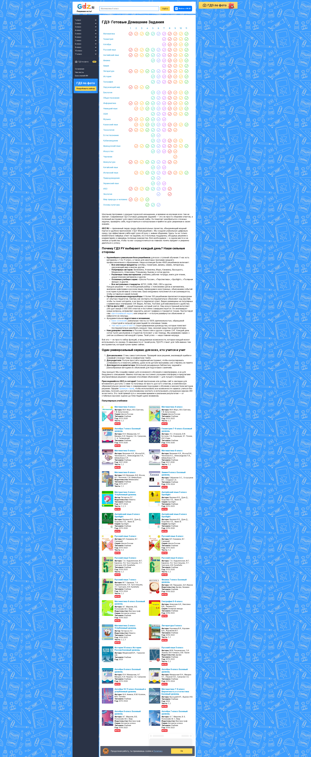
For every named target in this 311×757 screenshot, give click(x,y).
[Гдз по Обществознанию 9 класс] (175, 98)
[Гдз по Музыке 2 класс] (136, 119)
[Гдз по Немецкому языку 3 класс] (141, 108)
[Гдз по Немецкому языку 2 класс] (136, 108)
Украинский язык (111, 183)
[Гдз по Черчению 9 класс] (175, 157)
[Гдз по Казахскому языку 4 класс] (147, 124)
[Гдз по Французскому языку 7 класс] (164, 146)
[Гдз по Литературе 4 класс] (147, 71)
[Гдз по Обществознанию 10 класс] (180, 98)
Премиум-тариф (126, 396)
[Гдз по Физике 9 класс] (175, 60)
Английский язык (111, 55)
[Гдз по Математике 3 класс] (141, 34)
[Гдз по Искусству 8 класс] (169, 151)
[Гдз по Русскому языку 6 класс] (158, 50)
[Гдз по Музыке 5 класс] (153, 119)
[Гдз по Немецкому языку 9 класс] (175, 108)
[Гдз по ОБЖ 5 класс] (153, 114)
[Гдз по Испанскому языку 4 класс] (147, 173)
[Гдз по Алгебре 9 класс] (175, 44)
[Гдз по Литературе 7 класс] (164, 71)
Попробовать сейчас (85, 88)
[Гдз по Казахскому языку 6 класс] (158, 124)
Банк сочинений (119, 328)
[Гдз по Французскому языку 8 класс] (169, 146)
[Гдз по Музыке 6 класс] (158, 119)
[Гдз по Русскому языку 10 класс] (180, 50)
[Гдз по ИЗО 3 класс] (141, 189)
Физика (106, 60)
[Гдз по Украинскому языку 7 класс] (164, 183)
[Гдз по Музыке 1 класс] (130, 119)
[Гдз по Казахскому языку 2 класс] (136, 124)
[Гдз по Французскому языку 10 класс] (180, 146)
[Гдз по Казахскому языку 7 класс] (164, 124)
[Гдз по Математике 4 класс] (147, 34)
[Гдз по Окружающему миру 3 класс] (141, 87)
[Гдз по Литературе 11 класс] (186, 71)
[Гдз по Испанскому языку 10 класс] (180, 173)
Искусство (108, 151)
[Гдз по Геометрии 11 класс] (186, 39)
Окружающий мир (111, 87)
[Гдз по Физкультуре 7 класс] (164, 162)
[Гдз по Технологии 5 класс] (153, 130)
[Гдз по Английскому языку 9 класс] (175, 55)
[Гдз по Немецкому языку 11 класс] (186, 108)
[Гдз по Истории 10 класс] (180, 76)
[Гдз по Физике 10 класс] (180, 60)
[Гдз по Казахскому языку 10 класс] (180, 124)
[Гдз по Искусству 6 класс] (158, 151)
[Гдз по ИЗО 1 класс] (130, 189)
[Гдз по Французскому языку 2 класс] (136, 146)
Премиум (78, 750)
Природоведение (111, 178)
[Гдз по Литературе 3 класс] (141, 71)
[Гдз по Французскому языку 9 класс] (175, 146)
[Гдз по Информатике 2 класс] (136, 103)
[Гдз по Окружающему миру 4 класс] (147, 87)
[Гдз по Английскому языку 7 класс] (164, 55)
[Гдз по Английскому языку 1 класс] (130, 55)
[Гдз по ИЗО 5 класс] (153, 189)
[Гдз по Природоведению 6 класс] (158, 178)
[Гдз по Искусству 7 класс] (164, 151)
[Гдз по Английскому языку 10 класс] (180, 55)
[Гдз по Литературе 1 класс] (130, 71)
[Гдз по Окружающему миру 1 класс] (130, 87)
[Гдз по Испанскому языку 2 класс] (136, 173)
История (107, 76)
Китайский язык (110, 167)
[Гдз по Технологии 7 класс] (164, 130)
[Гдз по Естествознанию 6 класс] (158, 135)
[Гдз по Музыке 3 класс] (141, 119)
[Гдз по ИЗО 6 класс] (158, 189)
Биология (107, 92)
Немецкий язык (110, 108)
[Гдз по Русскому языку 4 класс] (147, 50)
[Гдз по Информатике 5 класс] (153, 103)
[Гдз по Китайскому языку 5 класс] (153, 167)
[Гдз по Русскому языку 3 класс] (141, 50)
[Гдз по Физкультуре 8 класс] (169, 162)
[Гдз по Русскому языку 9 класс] (175, 50)
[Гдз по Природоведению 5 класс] (153, 178)
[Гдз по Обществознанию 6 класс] (158, 98)
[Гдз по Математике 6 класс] (158, 34)
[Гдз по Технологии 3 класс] (141, 130)
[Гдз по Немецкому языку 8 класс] (169, 108)
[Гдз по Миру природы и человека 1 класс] (130, 199)
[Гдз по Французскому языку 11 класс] (186, 146)
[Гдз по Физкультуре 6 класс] (158, 162)
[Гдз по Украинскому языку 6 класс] (158, 183)
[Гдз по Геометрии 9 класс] (175, 39)
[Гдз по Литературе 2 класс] (136, 71)
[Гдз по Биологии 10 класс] (180, 92)
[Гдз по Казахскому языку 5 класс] (153, 124)
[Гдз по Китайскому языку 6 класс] (158, 167)
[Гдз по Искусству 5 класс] (153, 151)
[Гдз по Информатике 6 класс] (158, 103)
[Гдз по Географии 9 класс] (175, 82)
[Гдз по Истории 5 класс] (153, 76)
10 (181, 28)
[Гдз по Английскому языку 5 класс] (153, 55)
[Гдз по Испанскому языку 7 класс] (164, 173)
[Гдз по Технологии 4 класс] (147, 130)
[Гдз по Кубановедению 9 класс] (175, 141)
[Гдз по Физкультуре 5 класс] (153, 162)
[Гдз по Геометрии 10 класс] (180, 39)
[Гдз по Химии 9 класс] (175, 66)
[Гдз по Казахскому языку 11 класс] (186, 124)
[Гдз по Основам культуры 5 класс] (153, 205)
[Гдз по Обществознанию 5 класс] (153, 98)
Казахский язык (110, 124)
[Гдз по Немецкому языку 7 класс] (164, 108)
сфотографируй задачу (122, 320)
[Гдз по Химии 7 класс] (164, 66)
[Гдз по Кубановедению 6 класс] (158, 141)
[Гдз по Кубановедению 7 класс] (164, 141)
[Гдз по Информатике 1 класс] (130, 103)
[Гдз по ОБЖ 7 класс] (164, 114)
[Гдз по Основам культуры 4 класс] (147, 205)
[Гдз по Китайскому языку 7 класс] (164, 167)
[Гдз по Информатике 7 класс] (164, 103)
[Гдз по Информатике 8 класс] (169, 103)
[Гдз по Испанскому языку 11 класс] (186, 173)
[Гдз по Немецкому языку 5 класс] (153, 108)
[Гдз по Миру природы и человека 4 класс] (147, 199)
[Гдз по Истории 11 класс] (186, 76)
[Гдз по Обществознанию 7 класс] (164, 98)
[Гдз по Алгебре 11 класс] (186, 44)
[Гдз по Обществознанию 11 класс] (186, 98)
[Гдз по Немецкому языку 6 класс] (158, 108)
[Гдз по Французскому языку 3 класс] (141, 146)
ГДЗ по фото (83, 62)
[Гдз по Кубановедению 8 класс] (169, 141)
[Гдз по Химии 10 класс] (180, 66)
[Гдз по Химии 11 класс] (186, 66)
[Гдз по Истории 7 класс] (164, 76)
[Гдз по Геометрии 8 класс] (169, 39)
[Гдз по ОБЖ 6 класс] (158, 114)
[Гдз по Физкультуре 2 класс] (136, 162)
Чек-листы (79, 72)
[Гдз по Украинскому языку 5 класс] (153, 183)
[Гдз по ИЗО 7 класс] (164, 189)
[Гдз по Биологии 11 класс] (186, 92)
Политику (158, 751)
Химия (106, 66)
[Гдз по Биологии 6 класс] (158, 92)
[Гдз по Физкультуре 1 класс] (130, 162)
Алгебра (107, 44)
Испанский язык (110, 172)
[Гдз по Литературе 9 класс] (175, 71)
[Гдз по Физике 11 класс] (186, 60)
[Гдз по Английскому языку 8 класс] (169, 55)
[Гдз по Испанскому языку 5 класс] (153, 173)
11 (186, 28)
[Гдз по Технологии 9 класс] (175, 130)
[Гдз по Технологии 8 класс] (169, 130)
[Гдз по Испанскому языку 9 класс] (175, 173)
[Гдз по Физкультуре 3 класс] (141, 162)
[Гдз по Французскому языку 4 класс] (147, 146)
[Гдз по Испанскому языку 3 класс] (141, 173)
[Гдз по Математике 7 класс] (164, 34)
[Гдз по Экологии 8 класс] (169, 194)
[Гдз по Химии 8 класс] (169, 66)
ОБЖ (105, 114)
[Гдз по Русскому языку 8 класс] (169, 50)
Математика (109, 33)
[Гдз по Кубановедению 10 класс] (180, 141)
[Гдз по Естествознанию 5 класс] (153, 135)
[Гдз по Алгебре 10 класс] (180, 44)
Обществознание (111, 98)
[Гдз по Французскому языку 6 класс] (158, 146)
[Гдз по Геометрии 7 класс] (164, 39)
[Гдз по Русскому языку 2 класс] (136, 50)
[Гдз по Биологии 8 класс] (169, 92)
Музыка (107, 119)
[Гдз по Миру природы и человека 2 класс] (136, 199)
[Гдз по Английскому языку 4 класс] (147, 55)
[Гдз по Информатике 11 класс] (186, 103)
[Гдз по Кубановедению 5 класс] (153, 141)
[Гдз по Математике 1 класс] (130, 34)
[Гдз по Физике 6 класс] (158, 60)
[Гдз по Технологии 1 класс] (130, 130)
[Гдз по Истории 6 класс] (158, 76)
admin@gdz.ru (92, 750)
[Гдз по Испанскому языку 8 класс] (169, 173)
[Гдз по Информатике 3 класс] (141, 103)
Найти (165, 8)
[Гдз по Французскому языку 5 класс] (153, 146)
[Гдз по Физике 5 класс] (153, 60)
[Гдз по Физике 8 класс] (169, 60)
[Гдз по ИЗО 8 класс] (169, 189)
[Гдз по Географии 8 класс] (169, 82)
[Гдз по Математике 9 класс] (175, 34)
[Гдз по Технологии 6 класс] (158, 130)
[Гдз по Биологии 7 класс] (164, 92)
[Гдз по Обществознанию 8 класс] (169, 98)
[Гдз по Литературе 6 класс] (158, 71)
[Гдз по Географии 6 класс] (158, 82)
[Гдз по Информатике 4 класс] (147, 103)
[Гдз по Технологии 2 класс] (136, 130)
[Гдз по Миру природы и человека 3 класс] (141, 199)
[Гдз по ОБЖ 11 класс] (186, 114)
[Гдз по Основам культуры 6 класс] (158, 205)
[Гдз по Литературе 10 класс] (180, 71)
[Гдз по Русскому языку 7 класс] (164, 50)
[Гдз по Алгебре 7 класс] (164, 44)
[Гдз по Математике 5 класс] (153, 34)
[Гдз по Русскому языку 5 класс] (153, 50)
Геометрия (108, 39)
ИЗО (105, 188)
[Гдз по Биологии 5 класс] (153, 92)
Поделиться (110, 211)
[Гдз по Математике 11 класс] (186, 34)
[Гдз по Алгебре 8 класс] (169, 44)
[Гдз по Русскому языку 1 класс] (130, 50)
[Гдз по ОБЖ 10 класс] (180, 114)
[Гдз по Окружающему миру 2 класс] (136, 87)
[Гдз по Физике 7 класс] (164, 60)
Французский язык (112, 146)
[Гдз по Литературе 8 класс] (169, 71)
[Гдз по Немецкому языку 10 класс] (180, 108)
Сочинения (79, 69)
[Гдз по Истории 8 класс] (169, 76)
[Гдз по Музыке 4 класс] (147, 119)
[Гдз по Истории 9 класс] (175, 76)
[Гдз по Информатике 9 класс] (175, 103)
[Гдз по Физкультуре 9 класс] (175, 162)
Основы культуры (111, 205)
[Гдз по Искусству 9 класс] (175, 151)
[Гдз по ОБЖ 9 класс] (175, 114)
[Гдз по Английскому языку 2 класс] (136, 55)
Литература (108, 71)
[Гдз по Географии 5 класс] (153, 82)
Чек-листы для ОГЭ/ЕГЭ (123, 333)
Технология (108, 130)
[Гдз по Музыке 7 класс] (164, 119)
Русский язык (109, 49)
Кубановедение (110, 140)
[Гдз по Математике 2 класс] (136, 34)
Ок (181, 751)
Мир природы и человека (115, 199)
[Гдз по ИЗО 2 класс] (136, 189)
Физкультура (109, 162)
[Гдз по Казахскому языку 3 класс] (141, 124)
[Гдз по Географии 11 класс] (186, 82)
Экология (107, 194)
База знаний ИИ (81, 76)
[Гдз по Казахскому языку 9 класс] (175, 124)
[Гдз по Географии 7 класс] (164, 82)
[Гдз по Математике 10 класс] (180, 34)
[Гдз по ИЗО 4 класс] (147, 189)
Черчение (107, 156)
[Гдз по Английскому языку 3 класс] (141, 55)
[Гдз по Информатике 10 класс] (180, 103)
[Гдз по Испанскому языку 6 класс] (158, 173)
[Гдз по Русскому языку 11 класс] (186, 50)
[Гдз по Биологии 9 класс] (175, 92)
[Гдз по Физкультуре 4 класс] (147, 162)
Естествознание (111, 135)
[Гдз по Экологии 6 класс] (158, 194)
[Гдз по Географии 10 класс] (180, 82)
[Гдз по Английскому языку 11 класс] (186, 55)
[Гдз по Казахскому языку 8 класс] (169, 124)
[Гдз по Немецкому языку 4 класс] (147, 108)
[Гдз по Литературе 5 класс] (153, 71)
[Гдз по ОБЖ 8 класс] (169, 114)
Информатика (109, 103)
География (108, 82)
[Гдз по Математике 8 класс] (169, 34)
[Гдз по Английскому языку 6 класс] (158, 55)
